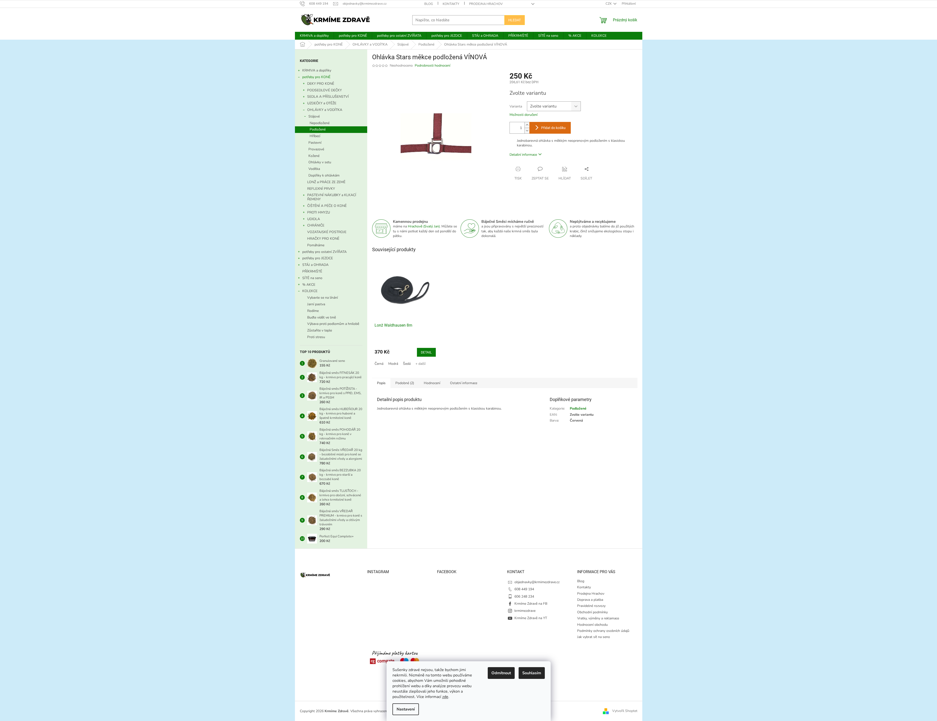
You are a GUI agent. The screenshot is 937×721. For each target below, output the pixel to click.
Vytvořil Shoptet (624, 711)
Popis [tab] (381, 383)
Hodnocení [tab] (432, 383)
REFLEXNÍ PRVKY (321, 188)
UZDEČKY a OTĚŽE (321, 103)
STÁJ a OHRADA (315, 264)
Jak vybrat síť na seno (593, 637)
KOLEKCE (309, 291)
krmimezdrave (524, 610)
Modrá (393, 363)
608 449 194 (524, 589)
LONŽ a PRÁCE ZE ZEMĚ (326, 182)
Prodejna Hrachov (486, 4)
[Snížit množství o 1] (526, 130)
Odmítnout (501, 673)
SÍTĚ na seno (312, 278)
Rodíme (313, 310)
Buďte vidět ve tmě (321, 317)
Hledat (514, 20)
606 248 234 (524, 596)
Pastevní (314, 142)
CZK (609, 3)
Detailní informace (523, 154)
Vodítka (314, 168)
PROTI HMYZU (318, 212)
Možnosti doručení (523, 114)
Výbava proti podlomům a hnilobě (333, 323)
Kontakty (451, 4)
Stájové (314, 116)
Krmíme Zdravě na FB (530, 603)
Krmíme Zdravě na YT (530, 618)
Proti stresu (316, 337)
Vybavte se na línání (322, 297)
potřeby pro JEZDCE (317, 258)
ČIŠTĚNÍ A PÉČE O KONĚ (327, 205)
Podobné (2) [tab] (404, 383)
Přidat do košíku (553, 128)
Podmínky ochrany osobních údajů (603, 630)
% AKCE (308, 284)
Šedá (407, 363)
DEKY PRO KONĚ (320, 83)
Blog (428, 4)
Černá (379, 363)
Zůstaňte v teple (319, 330)
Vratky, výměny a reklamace (598, 618)
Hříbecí (315, 136)
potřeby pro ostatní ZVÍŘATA (324, 251)
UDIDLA (313, 219)
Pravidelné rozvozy (591, 605)
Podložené (318, 129)
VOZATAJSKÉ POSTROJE (326, 232)
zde (445, 696)
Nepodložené (319, 123)
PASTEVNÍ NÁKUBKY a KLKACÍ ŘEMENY (331, 197)
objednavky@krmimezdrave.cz (537, 582)
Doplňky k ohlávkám (324, 175)
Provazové (316, 149)
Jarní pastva (316, 304)
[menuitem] (314, 36)
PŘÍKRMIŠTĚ (312, 271)
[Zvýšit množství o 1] (526, 125)
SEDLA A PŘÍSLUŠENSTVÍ (328, 96)
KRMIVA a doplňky (316, 70)
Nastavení (406, 709)
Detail (426, 352)
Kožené (313, 156)
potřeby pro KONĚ (316, 77)
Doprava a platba (590, 599)
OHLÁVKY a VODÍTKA (324, 109)
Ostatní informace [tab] (463, 383)
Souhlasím (531, 673)
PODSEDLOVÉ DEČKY (324, 90)
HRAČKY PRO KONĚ (323, 238)
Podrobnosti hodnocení (432, 65)
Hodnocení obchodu (592, 624)
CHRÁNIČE (315, 225)
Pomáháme (315, 245)
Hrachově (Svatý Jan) (424, 226)
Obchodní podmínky (592, 612)
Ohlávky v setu (319, 162)
